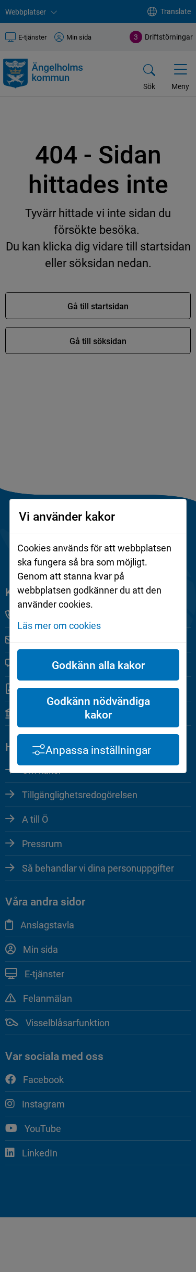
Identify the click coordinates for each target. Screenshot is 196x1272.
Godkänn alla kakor (98, 665)
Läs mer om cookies (59, 625)
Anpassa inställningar (98, 749)
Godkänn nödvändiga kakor (98, 708)
